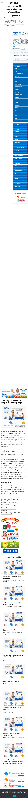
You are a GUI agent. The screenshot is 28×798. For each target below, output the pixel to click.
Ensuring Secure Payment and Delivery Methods (11, 734)
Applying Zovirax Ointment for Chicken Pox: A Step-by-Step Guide (13, 760)
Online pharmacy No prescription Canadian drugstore (14, 9)
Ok (14, 796)
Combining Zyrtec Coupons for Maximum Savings (12, 603)
